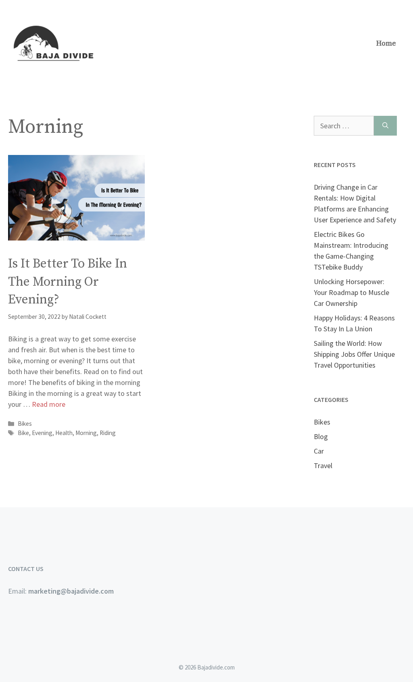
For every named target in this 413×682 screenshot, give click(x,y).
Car (319, 451)
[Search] (385, 126)
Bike (23, 433)
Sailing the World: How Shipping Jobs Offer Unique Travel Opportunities (354, 354)
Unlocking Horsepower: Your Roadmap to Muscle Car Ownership (351, 292)
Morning (86, 433)
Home (386, 43)
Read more (48, 404)
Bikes (25, 423)
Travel (323, 465)
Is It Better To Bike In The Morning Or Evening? (67, 282)
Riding (108, 433)
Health (64, 433)
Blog (321, 436)
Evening (42, 433)
